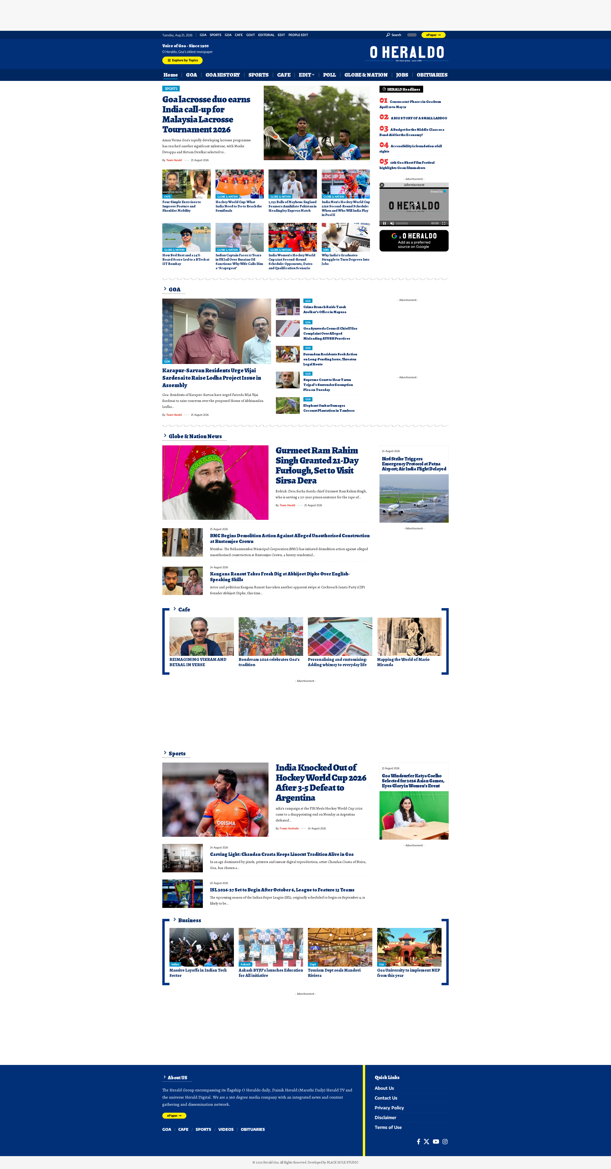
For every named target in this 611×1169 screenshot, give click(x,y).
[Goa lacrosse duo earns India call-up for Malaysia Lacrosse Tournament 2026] (317, 123)
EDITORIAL (266, 35)
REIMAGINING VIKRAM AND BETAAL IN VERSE (197, 662)
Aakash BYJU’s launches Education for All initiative (271, 972)
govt (250, 35)
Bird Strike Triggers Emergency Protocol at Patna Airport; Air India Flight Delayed (414, 464)
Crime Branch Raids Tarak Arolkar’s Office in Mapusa (324, 309)
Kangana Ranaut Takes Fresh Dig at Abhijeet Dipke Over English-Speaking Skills (280, 577)
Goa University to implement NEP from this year (408, 972)
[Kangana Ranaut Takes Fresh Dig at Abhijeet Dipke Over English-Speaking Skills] (182, 581)
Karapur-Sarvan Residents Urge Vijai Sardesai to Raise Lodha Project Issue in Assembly (211, 378)
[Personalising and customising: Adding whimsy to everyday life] (340, 636)
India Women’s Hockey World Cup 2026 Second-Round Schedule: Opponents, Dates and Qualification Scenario (292, 261)
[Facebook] (418, 1141)
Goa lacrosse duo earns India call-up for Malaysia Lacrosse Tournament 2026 (206, 114)
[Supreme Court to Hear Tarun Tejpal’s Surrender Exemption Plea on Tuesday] (288, 380)
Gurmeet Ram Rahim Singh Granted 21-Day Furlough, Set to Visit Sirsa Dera (317, 465)
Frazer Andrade (289, 828)
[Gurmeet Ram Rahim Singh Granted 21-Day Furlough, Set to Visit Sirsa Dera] (215, 482)
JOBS (326, 249)
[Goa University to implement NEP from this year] (409, 947)
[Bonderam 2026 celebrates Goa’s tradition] (271, 636)
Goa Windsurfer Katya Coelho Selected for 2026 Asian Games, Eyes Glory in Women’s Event (413, 781)
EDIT (281, 35)
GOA (203, 35)
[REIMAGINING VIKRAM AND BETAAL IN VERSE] (201, 636)
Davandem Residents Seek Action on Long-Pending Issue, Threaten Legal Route (330, 359)
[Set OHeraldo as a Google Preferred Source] (414, 240)
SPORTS (215, 35)
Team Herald (174, 160)
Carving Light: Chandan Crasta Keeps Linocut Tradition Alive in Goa (282, 854)
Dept (313, 964)
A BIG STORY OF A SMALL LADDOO (419, 118)
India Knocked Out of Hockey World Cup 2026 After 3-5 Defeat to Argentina (321, 782)
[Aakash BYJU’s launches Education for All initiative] (271, 947)
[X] (426, 1141)
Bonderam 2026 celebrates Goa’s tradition (269, 662)
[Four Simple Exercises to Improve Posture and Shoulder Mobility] (186, 184)
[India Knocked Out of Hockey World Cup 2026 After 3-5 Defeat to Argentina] (215, 800)
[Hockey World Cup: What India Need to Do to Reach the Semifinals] (240, 184)
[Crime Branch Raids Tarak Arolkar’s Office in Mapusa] (288, 307)
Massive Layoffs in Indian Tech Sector (198, 972)
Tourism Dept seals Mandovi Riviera (334, 972)
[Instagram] (445, 1141)
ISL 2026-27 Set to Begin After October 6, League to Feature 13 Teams (282, 890)
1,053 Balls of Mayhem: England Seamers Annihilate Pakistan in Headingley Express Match (292, 206)
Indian (175, 964)
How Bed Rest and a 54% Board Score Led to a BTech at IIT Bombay (185, 259)
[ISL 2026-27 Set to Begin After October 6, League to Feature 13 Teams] (182, 893)
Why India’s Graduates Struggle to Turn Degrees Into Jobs (345, 259)
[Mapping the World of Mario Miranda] (409, 636)
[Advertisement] (305, 14)
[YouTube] (436, 1141)
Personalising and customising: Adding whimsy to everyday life (337, 662)
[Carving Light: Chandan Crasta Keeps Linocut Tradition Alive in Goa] (182, 858)
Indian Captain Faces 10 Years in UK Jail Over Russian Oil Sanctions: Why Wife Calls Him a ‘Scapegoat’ (239, 261)
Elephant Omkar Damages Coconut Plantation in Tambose (329, 408)
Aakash (245, 964)
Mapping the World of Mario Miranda (403, 662)
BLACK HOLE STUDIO (342, 1162)
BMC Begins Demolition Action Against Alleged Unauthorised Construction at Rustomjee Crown (290, 538)
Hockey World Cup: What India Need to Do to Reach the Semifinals (239, 206)
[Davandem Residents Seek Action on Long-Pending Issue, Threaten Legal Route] (288, 354)
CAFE (239, 35)
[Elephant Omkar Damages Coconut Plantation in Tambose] (288, 405)
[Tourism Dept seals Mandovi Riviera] (340, 947)
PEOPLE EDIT (298, 35)
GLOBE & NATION (227, 196)
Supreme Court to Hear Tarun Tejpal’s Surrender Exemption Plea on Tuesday (328, 384)
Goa (228, 35)
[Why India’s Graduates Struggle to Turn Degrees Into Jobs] (346, 237)
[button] (393, 35)
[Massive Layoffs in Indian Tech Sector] (201, 947)
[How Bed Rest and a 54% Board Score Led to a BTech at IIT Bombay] (186, 237)
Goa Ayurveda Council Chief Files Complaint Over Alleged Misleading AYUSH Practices (330, 333)
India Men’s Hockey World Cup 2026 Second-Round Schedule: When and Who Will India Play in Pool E (346, 208)
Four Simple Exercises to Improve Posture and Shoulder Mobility (181, 206)
